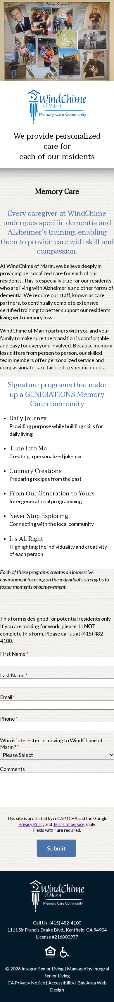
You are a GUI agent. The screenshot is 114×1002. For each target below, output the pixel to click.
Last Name (13, 675)
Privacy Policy (31, 824)
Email (7, 697)
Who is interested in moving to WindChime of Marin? (51, 743)
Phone (9, 718)
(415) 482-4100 (65, 922)
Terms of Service (68, 824)
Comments (12, 769)
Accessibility (61, 982)
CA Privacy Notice (26, 982)
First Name (14, 653)
